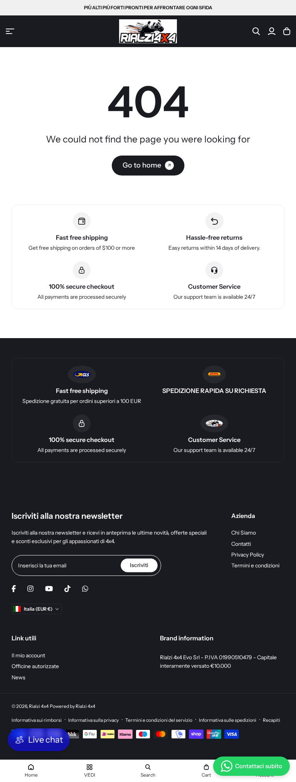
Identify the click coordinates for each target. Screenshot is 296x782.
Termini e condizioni (255, 565)
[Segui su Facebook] (14, 588)
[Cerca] (256, 31)
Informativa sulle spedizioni (227, 720)
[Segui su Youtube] (49, 588)
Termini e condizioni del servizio (158, 720)
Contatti (241, 543)
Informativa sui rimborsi (37, 720)
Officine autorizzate (35, 666)
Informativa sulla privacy (93, 720)
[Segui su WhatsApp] (85, 588)
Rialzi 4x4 (39, 706)
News (18, 677)
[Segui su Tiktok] (67, 588)
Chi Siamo (243, 532)
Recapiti (271, 720)
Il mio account (28, 655)
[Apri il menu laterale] (10, 31)
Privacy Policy (247, 554)
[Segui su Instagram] (30, 588)
